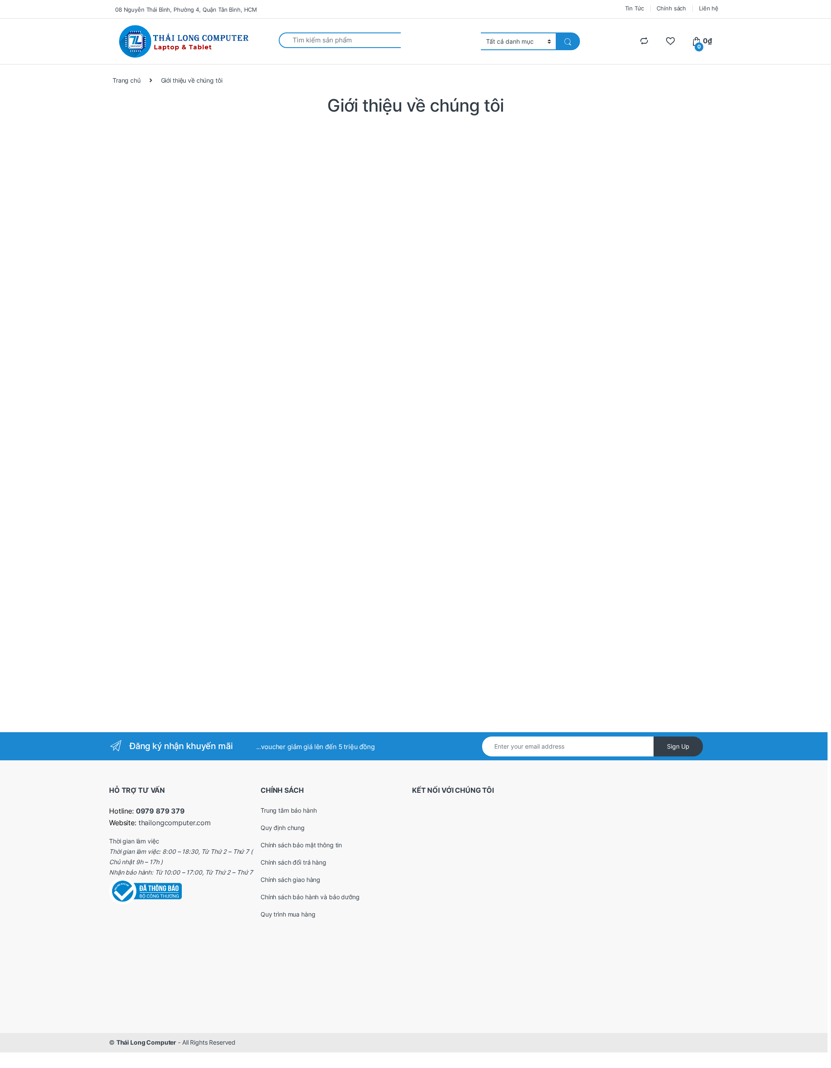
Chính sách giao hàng (290, 879)
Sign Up (678, 746)
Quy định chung (283, 827)
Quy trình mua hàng (288, 914)
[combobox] (340, 40)
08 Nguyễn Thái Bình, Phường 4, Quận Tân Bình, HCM (186, 9)
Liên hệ (708, 8)
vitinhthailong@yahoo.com (187, 372)
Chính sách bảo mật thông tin (301, 845)
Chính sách (671, 8)
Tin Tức (634, 8)
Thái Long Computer (146, 1042)
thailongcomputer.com (174, 822)
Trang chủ (127, 80)
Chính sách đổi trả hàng (293, 862)
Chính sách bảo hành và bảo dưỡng (310, 897)
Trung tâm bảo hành (288, 810)
